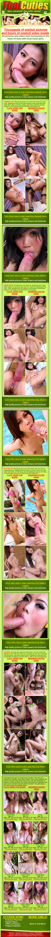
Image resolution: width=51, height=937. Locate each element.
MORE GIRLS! (37, 917)
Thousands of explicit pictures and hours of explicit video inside (25, 31)
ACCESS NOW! (13, 917)
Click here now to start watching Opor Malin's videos (26, 276)
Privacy (31, 932)
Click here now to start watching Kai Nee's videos (25, 643)
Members (11, 932)
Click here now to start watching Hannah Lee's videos (25, 93)
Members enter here (36, 109)
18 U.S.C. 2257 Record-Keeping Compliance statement (25, 934)
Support (18, 932)
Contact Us (24, 932)
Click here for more (15, 109)
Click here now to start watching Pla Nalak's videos (25, 460)
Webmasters (38, 932)
